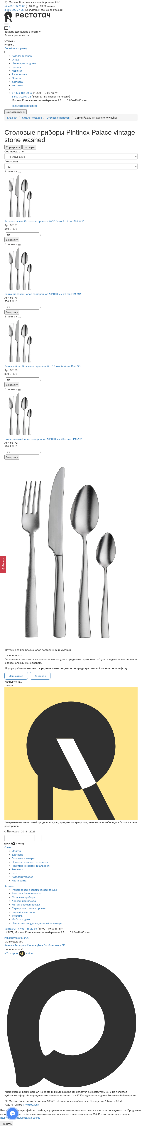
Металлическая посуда (26, 904)
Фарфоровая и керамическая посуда (34, 889)
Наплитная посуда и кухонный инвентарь (37, 923)
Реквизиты (18, 869)
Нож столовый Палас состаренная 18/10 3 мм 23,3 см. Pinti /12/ (43, 439)
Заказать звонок (15, 112)
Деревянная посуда (24, 901)
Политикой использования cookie (20, 1117)
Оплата (16, 78)
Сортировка (13, 147)
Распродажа (19, 74)
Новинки (17, 70)
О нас (15, 59)
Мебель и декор (21, 919)
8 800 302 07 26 (14, 9)
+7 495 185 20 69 (15, 6)
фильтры (29, 147)
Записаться (16, 676)
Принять (6, 1123)
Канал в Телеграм (15, 945)
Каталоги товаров (22, 876)
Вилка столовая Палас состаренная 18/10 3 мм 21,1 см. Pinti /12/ (44, 221)
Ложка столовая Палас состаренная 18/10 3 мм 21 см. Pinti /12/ (43, 294)
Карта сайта (19, 880)
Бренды (16, 67)
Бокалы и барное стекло (26, 893)
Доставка (17, 81)
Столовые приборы (23, 897)
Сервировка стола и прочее (28, 908)
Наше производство (24, 63)
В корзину (12, 239)
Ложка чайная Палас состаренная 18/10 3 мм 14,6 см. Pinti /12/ (42, 366)
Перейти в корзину (15, 48)
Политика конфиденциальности (31, 865)
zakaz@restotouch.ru (24, 105)
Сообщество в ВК (54, 945)
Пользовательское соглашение (30, 862)
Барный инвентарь (23, 912)
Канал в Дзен (35, 945)
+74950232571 (32, 1104)
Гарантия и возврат (23, 858)
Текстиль (17, 915)
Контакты (17, 85)
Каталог (9, 886)
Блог (14, 873)
